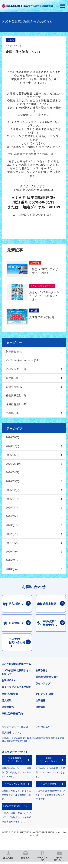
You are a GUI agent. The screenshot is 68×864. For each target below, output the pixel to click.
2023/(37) (12, 525)
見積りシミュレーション (49, 760)
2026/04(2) (12, 472)
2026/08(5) (12, 437)
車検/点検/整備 (10, 693)
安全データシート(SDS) (15, 726)
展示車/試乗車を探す (47, 676)
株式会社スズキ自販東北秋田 (38, 6)
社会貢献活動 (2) (16, 395)
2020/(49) (12, 551)
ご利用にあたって (45, 726)
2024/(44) (12, 516)
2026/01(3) (12, 499)
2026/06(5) (12, 455)
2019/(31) (12, 560)
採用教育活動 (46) (17, 404)
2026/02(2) (12, 490)
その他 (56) (13, 413)
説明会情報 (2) (14, 386)
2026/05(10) (13, 463)
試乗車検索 (8, 706)
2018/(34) (12, 569)
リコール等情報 (49, 783)
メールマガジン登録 (15, 783)
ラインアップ (43, 683)
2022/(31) (12, 534)
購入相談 (6, 700)
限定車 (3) (12, 377)
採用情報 (40, 706)
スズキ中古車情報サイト (14, 806)
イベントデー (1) (16, 369)
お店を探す (42, 670)
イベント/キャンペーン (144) (23, 360)
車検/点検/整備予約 (12, 713)
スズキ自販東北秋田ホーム (16, 663)
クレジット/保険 (44, 693)
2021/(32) (12, 543)
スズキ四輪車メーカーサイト (15, 760)
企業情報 (40, 700)
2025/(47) (12, 507)
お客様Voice (8, 680)
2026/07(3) (12, 446)
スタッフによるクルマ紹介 (16, 687)
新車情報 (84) (14, 351)
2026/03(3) (12, 481)
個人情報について (11, 732)
